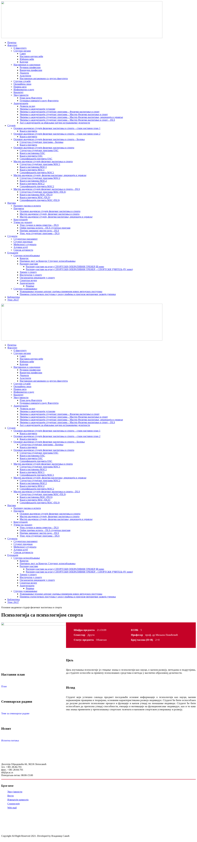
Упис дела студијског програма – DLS (40, 233)
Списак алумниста (23, 250)
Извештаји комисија (17, 799)
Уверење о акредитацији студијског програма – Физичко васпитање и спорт (59, 111)
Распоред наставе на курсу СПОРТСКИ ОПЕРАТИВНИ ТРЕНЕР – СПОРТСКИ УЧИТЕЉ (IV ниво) (79, 269)
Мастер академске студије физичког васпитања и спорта (43, 161)
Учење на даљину (23, 222)
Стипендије (13, 803)
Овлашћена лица (22, 84)
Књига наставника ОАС (32, 153)
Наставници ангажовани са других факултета (44, 78)
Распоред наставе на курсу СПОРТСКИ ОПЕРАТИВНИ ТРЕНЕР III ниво (65, 266)
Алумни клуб (21, 247)
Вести (10, 795)
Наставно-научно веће (31, 56)
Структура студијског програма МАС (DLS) (43, 192)
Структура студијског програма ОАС (39, 150)
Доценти (24, 73)
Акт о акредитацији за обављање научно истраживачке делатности (55, 122)
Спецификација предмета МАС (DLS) (40, 200)
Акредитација (21, 103)
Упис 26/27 (13, 299)
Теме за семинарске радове (15, 713)
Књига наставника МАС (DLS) (36, 194)
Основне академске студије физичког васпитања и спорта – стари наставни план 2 (57, 133)
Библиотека (13, 297)
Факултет (12, 45)
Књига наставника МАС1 (33, 167)
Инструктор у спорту (31, 275)
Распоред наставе (29, 263)
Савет (23, 53)
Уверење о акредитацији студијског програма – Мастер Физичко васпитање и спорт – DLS (67, 120)
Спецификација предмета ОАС (36, 158)
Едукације (12, 252)
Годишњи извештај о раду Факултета (39, 100)
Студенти (12, 236)
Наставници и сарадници (27, 64)
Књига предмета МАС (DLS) (35, 197)
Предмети (19, 208)
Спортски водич (28, 280)
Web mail (12, 807)
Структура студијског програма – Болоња (41, 142)
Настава (11, 203)
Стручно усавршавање (25, 288)
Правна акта (20, 86)
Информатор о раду (24, 89)
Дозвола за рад (27, 106)
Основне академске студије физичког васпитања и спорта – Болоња (49, 139)
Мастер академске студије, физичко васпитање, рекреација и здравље (50, 175)
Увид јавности (21, 95)
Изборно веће (27, 59)
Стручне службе (22, 81)
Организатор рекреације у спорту (37, 277)
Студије (11, 125)
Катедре (24, 62)
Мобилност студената (25, 244)
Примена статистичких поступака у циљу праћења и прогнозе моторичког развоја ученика (68, 294)
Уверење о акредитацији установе (37, 109)
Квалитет (18, 92)
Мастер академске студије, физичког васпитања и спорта (49, 214)
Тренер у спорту (28, 272)
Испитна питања (10, 740)
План (4, 686)
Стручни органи (22, 50)
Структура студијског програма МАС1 (40, 164)
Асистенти (25, 75)
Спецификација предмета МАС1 (37, 172)
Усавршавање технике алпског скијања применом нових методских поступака (61, 291)
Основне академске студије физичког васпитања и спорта (44, 147)
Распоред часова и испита (27, 205)
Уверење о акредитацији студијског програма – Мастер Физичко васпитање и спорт (64, 114)
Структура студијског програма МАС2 (40, 178)
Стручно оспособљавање (27, 255)
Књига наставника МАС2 (33, 180)
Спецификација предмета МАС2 (37, 186)
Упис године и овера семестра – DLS (39, 225)
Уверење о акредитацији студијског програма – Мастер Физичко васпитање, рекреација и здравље (71, 117)
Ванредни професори (31, 70)
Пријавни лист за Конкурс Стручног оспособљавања (47, 261)
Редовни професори (30, 67)
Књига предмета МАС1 (32, 169)
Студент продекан (23, 241)
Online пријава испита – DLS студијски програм (45, 228)
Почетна (11, 42)
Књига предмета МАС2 (32, 183)
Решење (30, 286)
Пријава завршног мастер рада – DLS (39, 230)
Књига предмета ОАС (31, 156)
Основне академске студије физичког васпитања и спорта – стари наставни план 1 (57, 128)
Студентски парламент (26, 239)
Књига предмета (28, 131)
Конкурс (24, 258)
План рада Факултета (31, 98)
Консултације (21, 219)
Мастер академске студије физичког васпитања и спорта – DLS (47, 189)
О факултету (20, 48)
